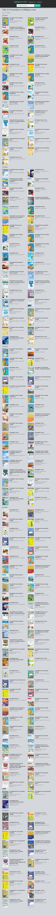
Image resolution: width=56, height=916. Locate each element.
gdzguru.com (20, 1)
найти (37, 5)
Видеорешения (32, 2)
